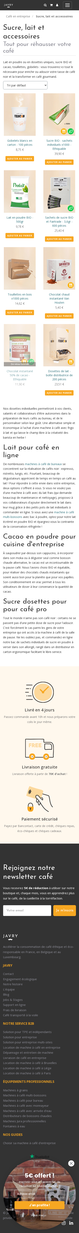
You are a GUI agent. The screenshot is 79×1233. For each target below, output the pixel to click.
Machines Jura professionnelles (24, 1121)
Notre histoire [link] (13, 984)
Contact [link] (8, 974)
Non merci (39, 1215)
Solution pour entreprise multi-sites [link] (27, 1042)
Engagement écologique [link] (20, 979)
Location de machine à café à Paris (27, 1073)
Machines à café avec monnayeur (26, 1105)
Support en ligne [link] (14, 1005)
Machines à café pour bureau (23, 1100)
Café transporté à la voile (20, 1015)
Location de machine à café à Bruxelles (30, 1063)
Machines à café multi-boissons (24, 1095)
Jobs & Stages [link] (13, 1000)
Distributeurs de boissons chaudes (27, 1116)
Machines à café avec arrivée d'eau (27, 1111)
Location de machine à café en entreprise (31, 1047)
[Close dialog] (71, 1163)
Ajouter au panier (19, 158)
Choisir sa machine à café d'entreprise (29, 1143)
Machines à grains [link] (15, 1090)
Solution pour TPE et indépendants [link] (27, 1032)
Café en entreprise (18, 16)
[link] (57, 5)
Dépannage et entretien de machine (28, 1052)
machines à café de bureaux (43, 464)
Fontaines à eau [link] (14, 1126)
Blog (6, 994)
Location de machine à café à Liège (27, 1068)
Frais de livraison (14, 1010)
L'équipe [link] (9, 989)
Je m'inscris (65, 910)
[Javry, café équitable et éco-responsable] (8, 5)
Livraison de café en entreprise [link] (24, 1058)
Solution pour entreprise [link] (20, 1037)
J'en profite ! (39, 1205)
